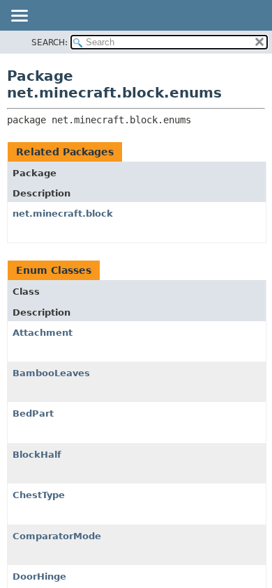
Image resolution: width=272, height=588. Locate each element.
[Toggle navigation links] (19, 16)
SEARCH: (49, 42)
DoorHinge (39, 576)
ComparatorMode (57, 536)
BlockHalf (37, 454)
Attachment (43, 332)
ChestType (39, 495)
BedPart (33, 413)
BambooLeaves (51, 373)
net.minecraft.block (63, 213)
